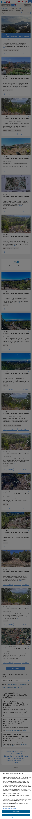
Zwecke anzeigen (16, 817)
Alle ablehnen (16, 814)
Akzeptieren (16, 811)
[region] (16, 795)
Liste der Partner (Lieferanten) (9, 808)
